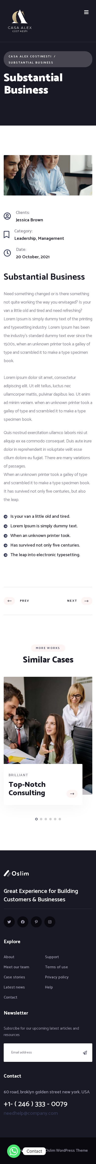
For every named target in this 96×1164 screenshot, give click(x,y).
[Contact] (13, 1151)
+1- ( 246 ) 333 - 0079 (35, 1104)
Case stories (14, 977)
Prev (23, 600)
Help (49, 987)
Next (73, 600)
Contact (10, 997)
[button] (36, 819)
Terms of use (56, 967)
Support (52, 957)
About (9, 957)
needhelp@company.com (31, 1113)
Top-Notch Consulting (27, 789)
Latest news (14, 987)
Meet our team (16, 967)
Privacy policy (57, 977)
